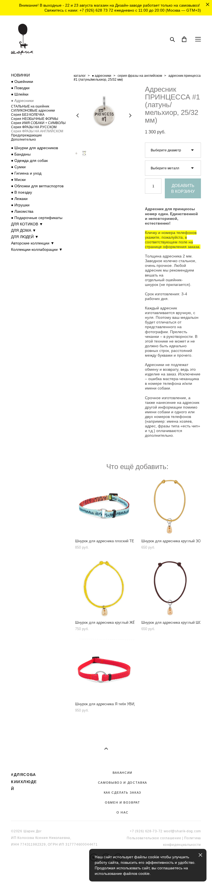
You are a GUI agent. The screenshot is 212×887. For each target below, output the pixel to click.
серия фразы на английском (140, 76)
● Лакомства (22, 211)
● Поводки (20, 88)
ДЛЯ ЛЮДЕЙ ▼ (25, 237)
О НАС (122, 812)
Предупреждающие (26, 135)
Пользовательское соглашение (154, 838)
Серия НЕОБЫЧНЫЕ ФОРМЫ (34, 119)
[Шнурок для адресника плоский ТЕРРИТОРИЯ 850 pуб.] (104, 506)
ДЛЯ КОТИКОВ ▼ (27, 224)
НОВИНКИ (20, 75)
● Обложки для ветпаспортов (37, 186)
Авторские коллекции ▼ (32, 243)
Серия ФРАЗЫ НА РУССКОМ (34, 127)
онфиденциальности (183, 845)
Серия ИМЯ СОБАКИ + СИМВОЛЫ (38, 123)
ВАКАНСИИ (122, 772)
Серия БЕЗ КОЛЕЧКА (27, 115)
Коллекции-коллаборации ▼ (37, 249)
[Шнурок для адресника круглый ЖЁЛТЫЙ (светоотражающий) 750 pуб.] (104, 587)
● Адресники (22, 100)
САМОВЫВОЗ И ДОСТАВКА (122, 782)
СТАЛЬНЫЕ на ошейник (30, 106)
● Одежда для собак (29, 160)
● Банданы (21, 154)
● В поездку (21, 192)
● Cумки (18, 167)
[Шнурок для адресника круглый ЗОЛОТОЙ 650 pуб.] (170, 506)
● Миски (18, 179)
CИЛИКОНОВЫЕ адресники (33, 110)
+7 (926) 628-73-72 (146, 831)
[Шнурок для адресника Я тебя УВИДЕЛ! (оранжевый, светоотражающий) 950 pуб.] (104, 669)
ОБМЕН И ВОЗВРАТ (122, 802)
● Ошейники (22, 81)
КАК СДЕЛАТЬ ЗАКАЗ (122, 792)
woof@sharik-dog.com (182, 831)
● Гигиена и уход (26, 173)
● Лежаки (19, 198)
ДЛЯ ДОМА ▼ (23, 230)
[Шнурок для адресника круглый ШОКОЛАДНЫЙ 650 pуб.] (170, 587)
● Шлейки (19, 94)
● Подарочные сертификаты (36, 217)
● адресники (101, 76)
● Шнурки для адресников (34, 148)
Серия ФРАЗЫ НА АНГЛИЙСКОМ (37, 131)
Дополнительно (23, 139)
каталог (80, 76)
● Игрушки (20, 205)
